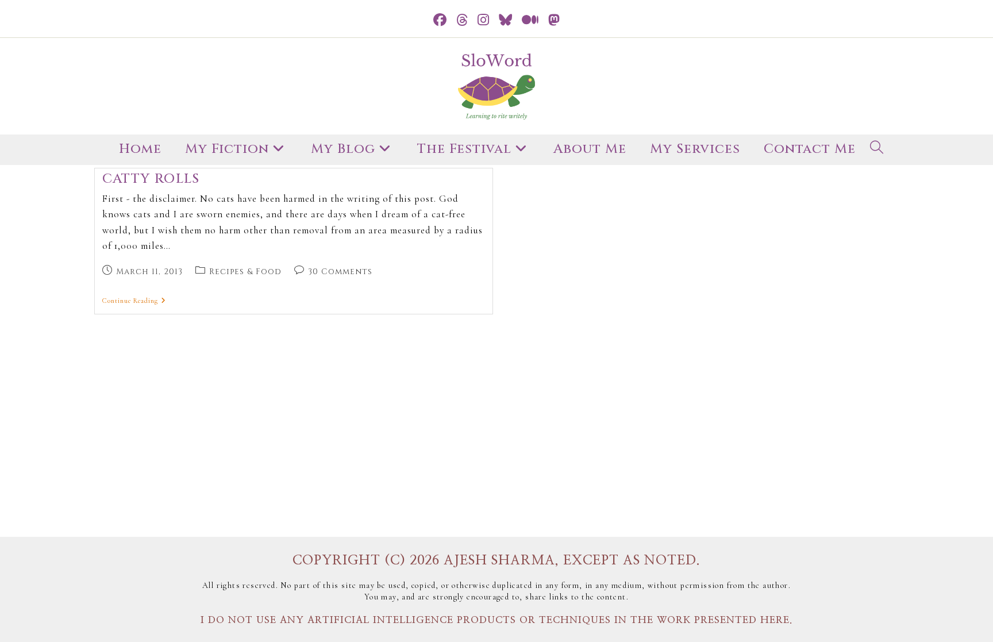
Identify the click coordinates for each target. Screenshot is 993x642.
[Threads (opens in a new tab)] (462, 20)
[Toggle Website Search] (877, 149)
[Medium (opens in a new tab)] (530, 20)
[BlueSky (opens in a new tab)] (505, 20)
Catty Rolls (151, 179)
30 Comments (340, 271)
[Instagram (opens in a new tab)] (483, 20)
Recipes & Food (245, 271)
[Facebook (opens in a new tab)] (440, 20)
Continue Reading (134, 301)
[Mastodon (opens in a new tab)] (554, 20)
